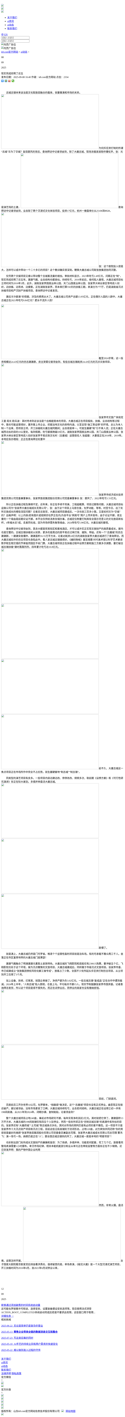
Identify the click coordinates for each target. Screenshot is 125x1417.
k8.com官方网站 (9, 52)
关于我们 (6, 1359)
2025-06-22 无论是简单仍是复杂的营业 (22, 1325)
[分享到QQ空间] (6, 81)
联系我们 (6, 1370)
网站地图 (70, 1411)
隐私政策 (16, 1373)
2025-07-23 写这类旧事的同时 (17, 1338)
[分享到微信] (13, 81)
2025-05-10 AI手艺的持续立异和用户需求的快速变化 (29, 1344)
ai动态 (24, 52)
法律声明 (6, 1373)
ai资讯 (4, 1362)
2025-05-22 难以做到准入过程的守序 (21, 1350)
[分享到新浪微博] (9, 81)
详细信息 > (7, 1316)
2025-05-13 (29, 1332)
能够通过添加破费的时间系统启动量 (20, 1305)
